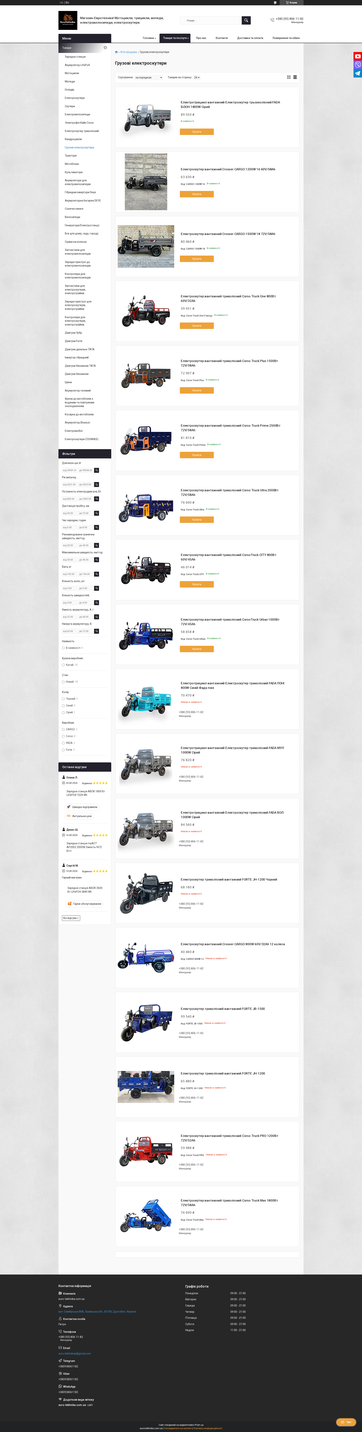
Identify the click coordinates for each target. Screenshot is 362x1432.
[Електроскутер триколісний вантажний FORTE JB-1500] (146, 1022)
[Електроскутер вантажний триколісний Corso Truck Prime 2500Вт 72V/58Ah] (146, 440)
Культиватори (74, 172)
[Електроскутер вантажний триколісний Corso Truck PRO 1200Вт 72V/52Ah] (146, 1151)
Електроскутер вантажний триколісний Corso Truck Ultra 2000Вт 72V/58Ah (230, 492)
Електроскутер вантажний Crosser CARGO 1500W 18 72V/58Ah (228, 234)
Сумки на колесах (76, 241)
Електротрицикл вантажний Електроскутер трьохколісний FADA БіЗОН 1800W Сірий (230, 104)
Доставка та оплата (250, 38)
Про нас (201, 38)
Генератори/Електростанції (82, 225)
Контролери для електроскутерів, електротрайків (75, 321)
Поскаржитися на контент (178, 1428)
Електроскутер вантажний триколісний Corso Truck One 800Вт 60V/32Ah (228, 298)
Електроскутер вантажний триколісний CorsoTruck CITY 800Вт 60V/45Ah (228, 557)
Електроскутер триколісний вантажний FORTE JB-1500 (223, 1009)
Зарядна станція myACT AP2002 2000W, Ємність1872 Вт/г (84, 847)
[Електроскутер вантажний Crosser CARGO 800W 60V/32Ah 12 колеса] (146, 957)
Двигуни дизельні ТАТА (79, 349)
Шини (68, 382)
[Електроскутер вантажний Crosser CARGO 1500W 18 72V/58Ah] (146, 246)
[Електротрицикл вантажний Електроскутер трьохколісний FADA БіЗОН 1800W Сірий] (146, 117)
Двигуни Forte (73, 341)
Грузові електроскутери (79, 147)
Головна (148, 38)
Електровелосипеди (77, 114)
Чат (349, 1422)
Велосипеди (72, 217)
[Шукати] (246, 20)
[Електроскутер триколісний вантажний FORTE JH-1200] (146, 1087)
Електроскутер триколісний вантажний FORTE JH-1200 (223, 1073)
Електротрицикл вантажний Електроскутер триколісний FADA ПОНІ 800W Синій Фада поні (232, 685)
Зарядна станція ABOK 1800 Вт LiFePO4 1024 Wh (86, 793)
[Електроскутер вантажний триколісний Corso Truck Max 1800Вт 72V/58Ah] (146, 1216)
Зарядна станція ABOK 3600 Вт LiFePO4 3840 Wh (84, 889)
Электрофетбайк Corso (79, 122)
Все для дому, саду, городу (81, 233)
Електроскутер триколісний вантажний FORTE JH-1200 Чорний (229, 879)
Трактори (71, 155)
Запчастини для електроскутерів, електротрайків (75, 289)
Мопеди (70, 81)
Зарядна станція (75, 56)
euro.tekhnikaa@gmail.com (74, 1353)
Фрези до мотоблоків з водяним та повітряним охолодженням (79, 402)
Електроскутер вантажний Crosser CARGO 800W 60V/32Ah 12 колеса (233, 944)
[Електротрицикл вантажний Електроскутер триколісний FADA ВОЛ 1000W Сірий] (146, 828)
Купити (197, 131)
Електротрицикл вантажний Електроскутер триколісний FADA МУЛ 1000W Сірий (232, 750)
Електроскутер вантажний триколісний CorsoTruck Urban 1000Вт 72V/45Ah (230, 622)
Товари (66, 47)
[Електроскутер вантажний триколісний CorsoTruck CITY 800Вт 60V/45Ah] (146, 569)
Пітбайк (69, 89)
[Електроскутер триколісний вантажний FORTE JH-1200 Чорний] (146, 893)
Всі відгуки (70, 918)
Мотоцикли (72, 73)
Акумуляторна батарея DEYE (83, 200)
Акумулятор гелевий (78, 390)
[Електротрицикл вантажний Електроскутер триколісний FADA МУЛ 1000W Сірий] (146, 763)
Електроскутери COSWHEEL (82, 439)
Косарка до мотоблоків (79, 414)
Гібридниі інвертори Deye (80, 192)
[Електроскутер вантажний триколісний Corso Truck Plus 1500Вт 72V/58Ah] (146, 375)
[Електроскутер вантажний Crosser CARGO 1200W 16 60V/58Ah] (146, 182)
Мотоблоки (72, 163)
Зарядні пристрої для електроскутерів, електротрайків (78, 305)
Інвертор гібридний (77, 357)
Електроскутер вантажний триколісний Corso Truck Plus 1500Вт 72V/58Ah (229, 363)
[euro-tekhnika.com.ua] (67, 20)
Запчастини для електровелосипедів (78, 251)
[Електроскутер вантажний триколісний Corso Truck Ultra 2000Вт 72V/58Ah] (146, 505)
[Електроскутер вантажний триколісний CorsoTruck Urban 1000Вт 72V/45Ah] (146, 634)
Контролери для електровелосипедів (78, 275)
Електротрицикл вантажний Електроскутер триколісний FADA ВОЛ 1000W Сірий (232, 815)
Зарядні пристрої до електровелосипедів (78, 264)
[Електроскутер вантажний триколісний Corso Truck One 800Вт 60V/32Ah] (146, 311)
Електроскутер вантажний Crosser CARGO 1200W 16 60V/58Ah (228, 169)
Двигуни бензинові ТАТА (80, 365)
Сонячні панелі (74, 208)
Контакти (222, 38)
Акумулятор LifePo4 (77, 65)
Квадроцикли (73, 139)
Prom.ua (199, 1425)
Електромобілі (74, 430)
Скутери (70, 106)
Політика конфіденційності (207, 1428)
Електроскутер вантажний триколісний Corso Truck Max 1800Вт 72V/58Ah (229, 1203)
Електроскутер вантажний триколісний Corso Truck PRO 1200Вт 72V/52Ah (229, 1138)
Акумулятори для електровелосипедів (78, 182)
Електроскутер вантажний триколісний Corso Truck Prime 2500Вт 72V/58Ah (231, 428)
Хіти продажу (128, 52)
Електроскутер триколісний (82, 131)
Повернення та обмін (286, 38)
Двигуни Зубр (73, 332)
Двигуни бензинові (77, 373)
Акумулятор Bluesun (77, 422)
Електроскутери (75, 97)
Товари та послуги (175, 38)
